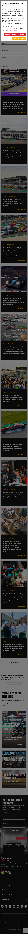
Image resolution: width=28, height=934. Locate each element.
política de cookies (12, 30)
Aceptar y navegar (11, 35)
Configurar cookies (19, 38)
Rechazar (22, 35)
